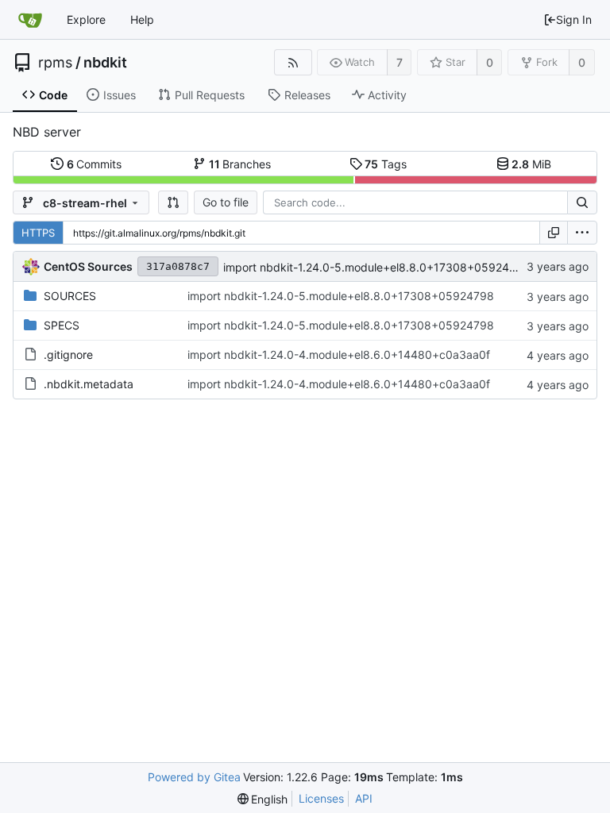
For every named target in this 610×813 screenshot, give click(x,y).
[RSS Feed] (292, 62)
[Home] (30, 20)
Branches (240, 164)
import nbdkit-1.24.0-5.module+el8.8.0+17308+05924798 (376, 267)
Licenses (321, 798)
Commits (94, 164)
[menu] (582, 233)
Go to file (226, 202)
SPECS (61, 325)
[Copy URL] (553, 233)
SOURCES (70, 295)
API (364, 798)
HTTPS (38, 232)
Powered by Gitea (194, 777)
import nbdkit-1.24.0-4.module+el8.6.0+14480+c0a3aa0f (338, 354)
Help (142, 19)
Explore (86, 19)
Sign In (574, 19)
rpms (55, 63)
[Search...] (582, 202)
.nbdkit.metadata (88, 384)
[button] (173, 202)
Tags (386, 164)
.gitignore (68, 354)
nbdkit (105, 63)
